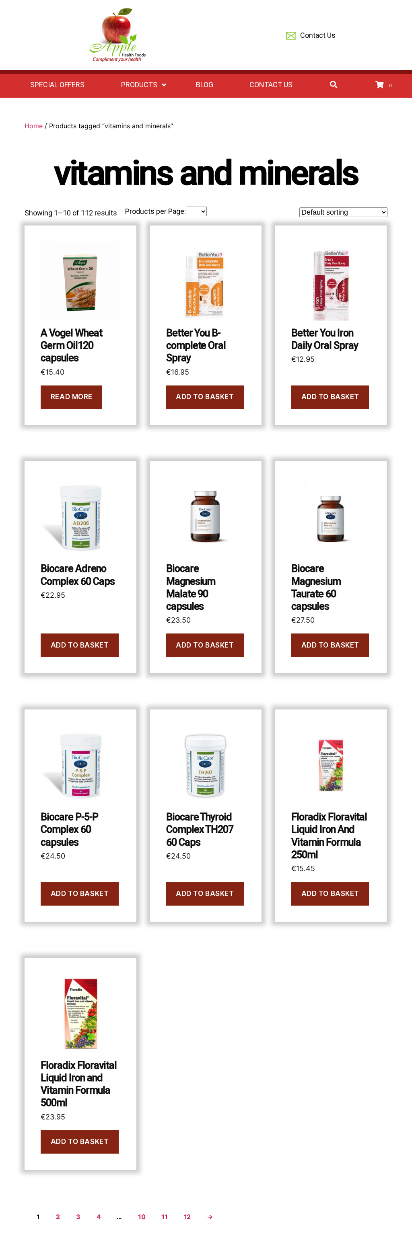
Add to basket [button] (205, 397)
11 (164, 1217)
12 (187, 1217)
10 (141, 1217)
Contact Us (318, 35)
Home (34, 126)
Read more (72, 397)
